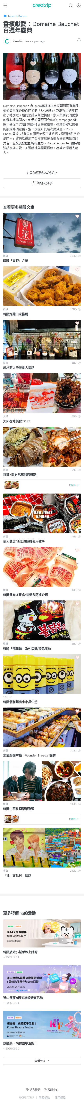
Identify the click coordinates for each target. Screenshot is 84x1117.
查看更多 (40, 1061)
